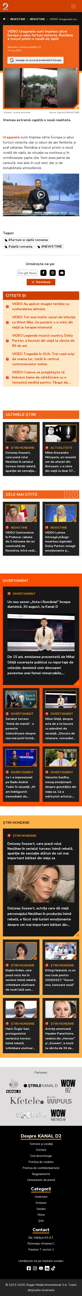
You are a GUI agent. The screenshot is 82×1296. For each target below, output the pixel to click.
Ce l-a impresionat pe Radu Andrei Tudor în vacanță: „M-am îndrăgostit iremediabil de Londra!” (21, 789)
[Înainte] (75, 494)
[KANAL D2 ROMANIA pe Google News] (27, 273)
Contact (41, 1150)
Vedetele (41, 1197)
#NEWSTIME (51, 246)
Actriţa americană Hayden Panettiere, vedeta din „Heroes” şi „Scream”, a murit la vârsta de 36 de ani (60, 1041)
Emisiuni (41, 1203)
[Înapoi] (67, 494)
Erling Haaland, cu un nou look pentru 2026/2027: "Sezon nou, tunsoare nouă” (60, 977)
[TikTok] (53, 1269)
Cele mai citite (22, 494)
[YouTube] (41, 1269)
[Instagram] (35, 1269)
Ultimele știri (21, 414)
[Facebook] (29, 1269)
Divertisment (15, 580)
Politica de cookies (41, 1162)
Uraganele (11, 137)
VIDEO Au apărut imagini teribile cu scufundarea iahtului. (40, 306)
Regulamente (41, 1174)
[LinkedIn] (47, 1269)
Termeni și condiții (41, 1144)
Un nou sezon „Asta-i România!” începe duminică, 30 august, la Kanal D (38, 604)
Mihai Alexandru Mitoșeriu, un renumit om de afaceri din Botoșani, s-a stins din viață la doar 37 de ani (60, 464)
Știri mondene (16, 822)
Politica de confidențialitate (41, 1168)
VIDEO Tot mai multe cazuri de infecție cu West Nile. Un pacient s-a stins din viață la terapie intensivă (44, 322)
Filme (41, 1215)
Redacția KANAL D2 (30, 47)
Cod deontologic (41, 1156)
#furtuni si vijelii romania (28, 240)
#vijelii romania (20, 246)
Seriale (41, 1209)
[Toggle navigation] (73, 6)
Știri (41, 1221)
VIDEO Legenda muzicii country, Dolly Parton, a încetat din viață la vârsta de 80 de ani (43, 340)
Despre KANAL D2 (41, 1136)
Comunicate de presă (41, 1180)
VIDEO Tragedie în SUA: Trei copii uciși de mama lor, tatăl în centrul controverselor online (43, 359)
